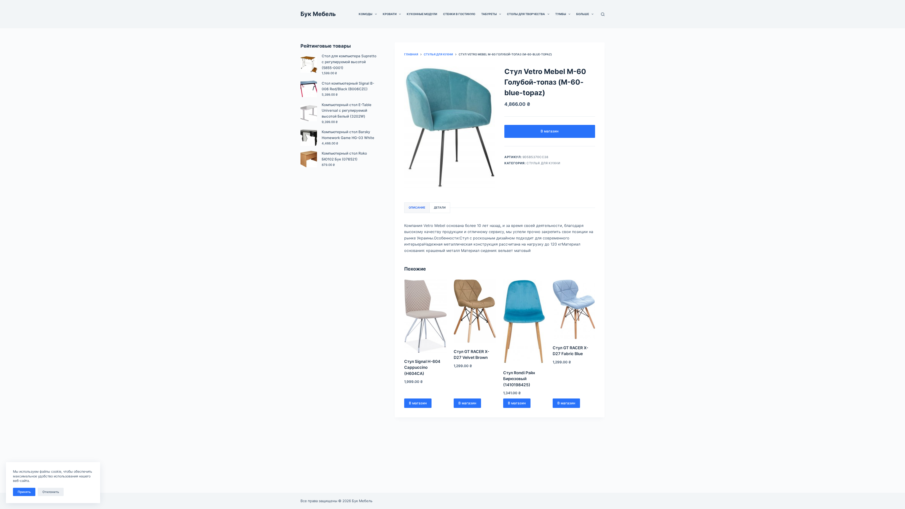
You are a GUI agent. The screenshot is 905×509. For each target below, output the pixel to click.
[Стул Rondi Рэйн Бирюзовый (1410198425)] (524, 321)
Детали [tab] (440, 207)
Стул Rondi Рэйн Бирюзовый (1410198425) (519, 378)
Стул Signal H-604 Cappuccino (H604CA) (422, 367)
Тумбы (560, 14)
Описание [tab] (417, 207)
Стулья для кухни (543, 163)
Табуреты (489, 14)
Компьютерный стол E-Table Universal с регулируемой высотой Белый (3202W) (346, 111)
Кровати (390, 14)
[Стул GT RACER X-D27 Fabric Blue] (574, 309)
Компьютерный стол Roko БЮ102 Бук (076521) (344, 156)
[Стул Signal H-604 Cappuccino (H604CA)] (425, 316)
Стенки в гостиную (459, 14)
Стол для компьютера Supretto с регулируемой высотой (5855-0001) (349, 62)
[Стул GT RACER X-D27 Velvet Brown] (475, 311)
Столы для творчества (526, 14)
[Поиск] (603, 14)
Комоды (365, 14)
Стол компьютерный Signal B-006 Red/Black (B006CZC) (348, 86)
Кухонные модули (422, 14)
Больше (582, 14)
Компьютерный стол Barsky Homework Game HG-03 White (348, 135)
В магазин (550, 131)
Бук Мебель (318, 13)
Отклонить (50, 492)
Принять (24, 492)
